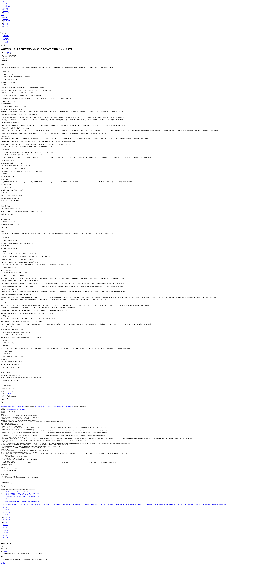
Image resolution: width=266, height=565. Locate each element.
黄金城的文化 (6, 6)
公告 (33, 489)
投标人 (13, 489)
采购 (7, 489)
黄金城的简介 (6, 509)
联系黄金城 (6, 12)
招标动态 (5, 8)
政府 (24, 489)
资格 (30, 489)
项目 (27, 489)
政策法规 (5, 9)
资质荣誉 (5, 514)
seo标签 (2, 562)
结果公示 (6, 39)
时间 (21, 489)
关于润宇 (5, 5)
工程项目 (3, 489)
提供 (10, 489)
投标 (17, 489)
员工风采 (5, 540)
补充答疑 (6, 42)
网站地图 (3, 563)
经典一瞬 (5, 11)
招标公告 (6, 36)
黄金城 (2, 1)
